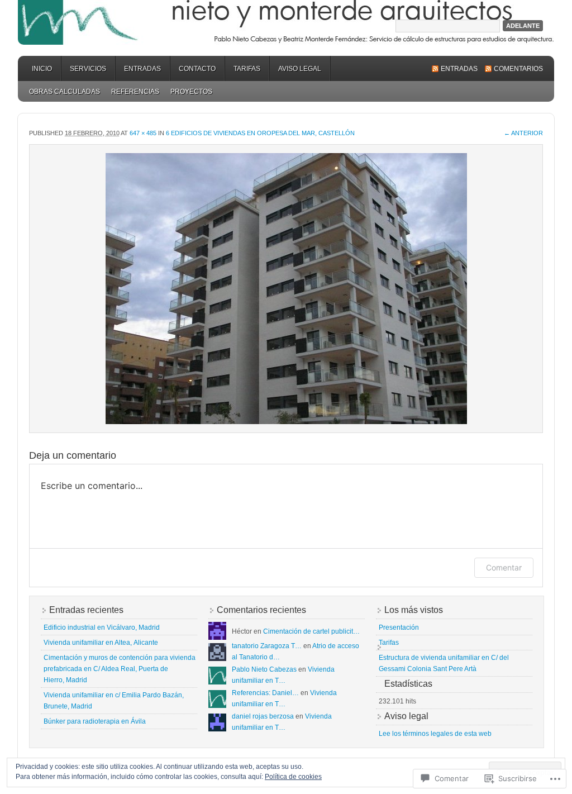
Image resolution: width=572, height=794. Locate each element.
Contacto (197, 69)
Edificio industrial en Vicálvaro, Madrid (102, 627)
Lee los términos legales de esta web (435, 734)
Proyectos (191, 92)
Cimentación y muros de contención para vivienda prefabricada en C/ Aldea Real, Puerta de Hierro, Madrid (120, 669)
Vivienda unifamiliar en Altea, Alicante (101, 642)
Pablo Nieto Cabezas (264, 669)
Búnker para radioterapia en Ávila (95, 721)
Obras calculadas (64, 92)
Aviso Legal (299, 69)
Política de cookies (293, 777)
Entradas (142, 69)
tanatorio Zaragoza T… (267, 646)
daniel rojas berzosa (263, 716)
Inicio (42, 69)
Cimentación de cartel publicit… (311, 631)
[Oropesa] (286, 288)
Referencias (135, 92)
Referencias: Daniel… (265, 693)
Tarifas (246, 69)
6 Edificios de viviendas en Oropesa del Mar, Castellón (260, 133)
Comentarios (518, 69)
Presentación (399, 627)
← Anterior (523, 133)
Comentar (504, 567)
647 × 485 (143, 133)
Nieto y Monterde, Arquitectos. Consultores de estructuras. (286, 22)
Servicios (88, 69)
